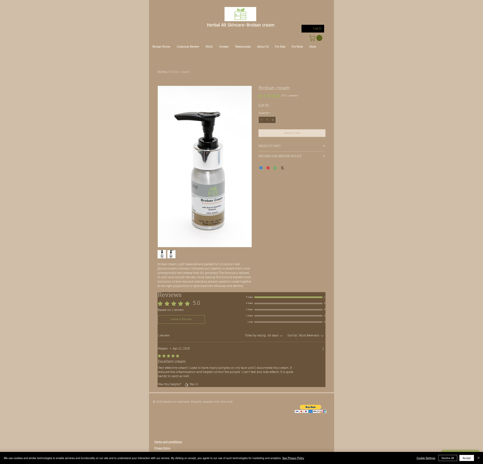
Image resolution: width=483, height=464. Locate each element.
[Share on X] (282, 168)
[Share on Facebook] (261, 168)
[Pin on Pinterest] (268, 168)
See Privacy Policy (293, 458)
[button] (311, 408)
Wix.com (227, 402)
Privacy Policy (162, 448)
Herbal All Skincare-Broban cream (241, 25)
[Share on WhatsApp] (275, 168)
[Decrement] (261, 120)
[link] (316, 38)
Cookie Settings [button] (426, 458)
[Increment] (273, 120)
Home (162, 72)
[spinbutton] (267, 120)
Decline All (447, 458)
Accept (467, 458)
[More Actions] (323, 349)
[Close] (478, 458)
